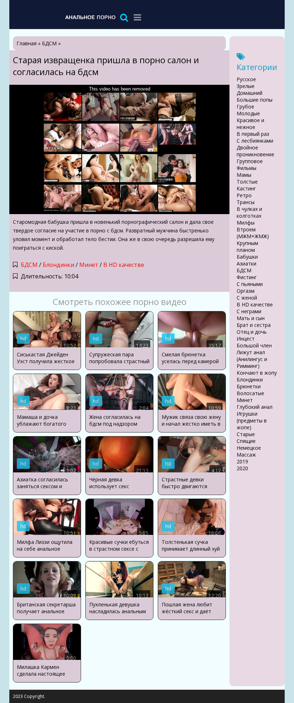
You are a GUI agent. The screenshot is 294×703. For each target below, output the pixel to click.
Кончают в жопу (257, 372)
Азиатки (246, 263)
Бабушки (247, 256)
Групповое (250, 161)
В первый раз (253, 133)
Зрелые (246, 86)
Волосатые (250, 393)
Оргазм (246, 290)
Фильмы (246, 168)
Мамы (244, 174)
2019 (242, 461)
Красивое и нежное (250, 123)
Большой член (254, 345)
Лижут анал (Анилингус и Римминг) (252, 359)
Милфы (246, 222)
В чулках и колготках (249, 212)
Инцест (246, 338)
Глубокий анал (254, 406)
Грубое (245, 106)
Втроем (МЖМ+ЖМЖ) (253, 233)
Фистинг (247, 277)
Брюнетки (249, 386)
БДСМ (29, 265)
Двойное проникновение (255, 151)
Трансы (246, 202)
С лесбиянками (255, 140)
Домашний (249, 92)
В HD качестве (123, 265)
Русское (246, 79)
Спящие (246, 441)
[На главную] (90, 17)
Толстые (247, 181)
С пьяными (250, 284)
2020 (242, 468)
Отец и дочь (252, 331)
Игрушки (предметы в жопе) (252, 420)
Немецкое (249, 447)
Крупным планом (247, 246)
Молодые (248, 113)
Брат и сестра (254, 325)
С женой (247, 297)
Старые (246, 434)
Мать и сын (251, 318)
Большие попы (254, 99)
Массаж (246, 454)
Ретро (244, 195)
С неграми (249, 311)
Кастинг (246, 188)
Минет (88, 265)
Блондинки (58, 265)
